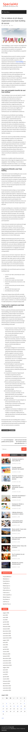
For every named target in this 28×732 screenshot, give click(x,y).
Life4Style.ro (6, 583)
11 (6, 706)
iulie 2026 (5, 615)
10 (3, 706)
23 (24, 709)
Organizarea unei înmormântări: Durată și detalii (17, 487)
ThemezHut (4, 730)
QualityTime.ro (7, 604)
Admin (11, 25)
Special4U (10, 4)
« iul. (2, 718)
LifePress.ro (6, 601)
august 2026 (6, 613)
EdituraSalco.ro (7, 590)
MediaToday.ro (6, 597)
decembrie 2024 (7, 658)
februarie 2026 (6, 626)
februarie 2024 (6, 681)
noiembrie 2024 (7, 660)
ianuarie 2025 (6, 656)
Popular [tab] (5, 455)
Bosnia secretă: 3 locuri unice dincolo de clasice (19, 529)
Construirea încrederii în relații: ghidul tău (18, 459)
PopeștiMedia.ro (7, 576)
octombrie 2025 (7, 635)
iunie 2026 (5, 617)
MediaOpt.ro (6, 579)
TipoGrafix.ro (6, 588)
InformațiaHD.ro (7, 595)
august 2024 (6, 667)
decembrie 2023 (7, 685)
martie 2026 (6, 624)
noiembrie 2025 (7, 633)
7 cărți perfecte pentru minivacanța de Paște (17, 521)
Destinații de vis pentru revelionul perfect (17, 563)
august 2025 (6, 640)
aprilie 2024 (6, 676)
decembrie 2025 (7, 631)
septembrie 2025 (7, 638)
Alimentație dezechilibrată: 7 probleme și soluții (19, 496)
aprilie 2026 (6, 622)
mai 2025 (5, 647)
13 (14, 706)
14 (17, 706)
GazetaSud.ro (6, 581)
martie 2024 (6, 679)
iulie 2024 (5, 670)
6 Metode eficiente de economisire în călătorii (17, 513)
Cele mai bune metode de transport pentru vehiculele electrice (21, 441)
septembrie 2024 (7, 665)
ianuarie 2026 (6, 629)
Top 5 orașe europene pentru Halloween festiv (19, 538)
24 (3, 711)
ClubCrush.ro (6, 592)
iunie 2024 (5, 672)
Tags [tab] (22, 455)
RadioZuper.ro (6, 585)
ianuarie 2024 (6, 683)
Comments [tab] (14, 455)
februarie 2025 (6, 654)
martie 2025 (6, 651)
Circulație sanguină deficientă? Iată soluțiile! (18, 468)
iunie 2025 (5, 644)
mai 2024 (5, 674)
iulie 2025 (5, 642)
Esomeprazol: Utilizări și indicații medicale (18, 504)
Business (12, 430)
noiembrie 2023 (7, 688)
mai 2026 (5, 619)
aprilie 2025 (6, 649)
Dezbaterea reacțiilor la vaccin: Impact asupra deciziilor (17, 477)
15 (21, 706)
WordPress (13, 728)
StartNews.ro (6, 599)
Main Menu (6, 12)
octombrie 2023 (7, 690)
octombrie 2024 (7, 663)
